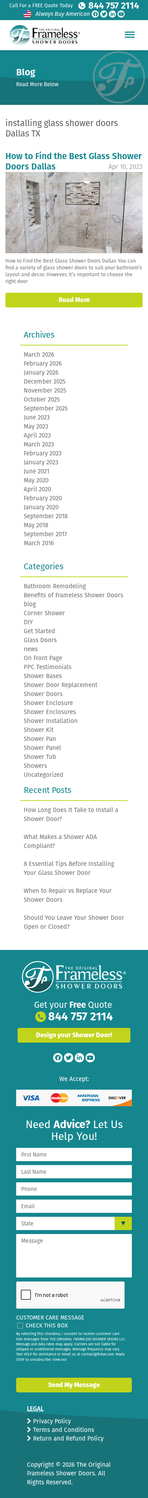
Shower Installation (51, 721)
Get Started (39, 631)
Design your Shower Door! (74, 1035)
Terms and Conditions (62, 1430)
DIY (28, 622)
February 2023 (42, 453)
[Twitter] (103, 14)
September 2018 (46, 516)
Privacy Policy (51, 1421)
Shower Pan (40, 739)
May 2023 (36, 426)
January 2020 (41, 507)
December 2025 (45, 381)
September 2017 (45, 534)
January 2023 (41, 462)
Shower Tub (40, 757)
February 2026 (43, 363)
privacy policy (42, 1365)
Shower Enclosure (48, 703)
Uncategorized (43, 775)
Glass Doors (40, 640)
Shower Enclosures (50, 712)
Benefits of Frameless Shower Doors (73, 595)
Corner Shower (44, 613)
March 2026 (39, 354)
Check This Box (47, 1325)
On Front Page (43, 658)
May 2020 (36, 480)
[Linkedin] (112, 14)
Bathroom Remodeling (55, 586)
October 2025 (42, 399)
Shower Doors (43, 694)
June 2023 (37, 417)
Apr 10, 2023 (125, 167)
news (31, 649)
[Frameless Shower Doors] (74, 977)
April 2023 (37, 435)
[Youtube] (121, 14)
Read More (74, 300)
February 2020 (43, 498)
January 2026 (41, 372)
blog (30, 604)
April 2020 (37, 489)
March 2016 (39, 543)
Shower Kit (39, 730)
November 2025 (45, 390)
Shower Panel (42, 748)
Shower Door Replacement (60, 685)
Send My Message (74, 1385)
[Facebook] (95, 14)
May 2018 (36, 525)
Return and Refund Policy (67, 1438)
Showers (35, 766)
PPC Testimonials (47, 667)
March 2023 (39, 444)
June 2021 (36, 471)
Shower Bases (43, 676)
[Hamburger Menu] (129, 34)
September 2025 (46, 408)
